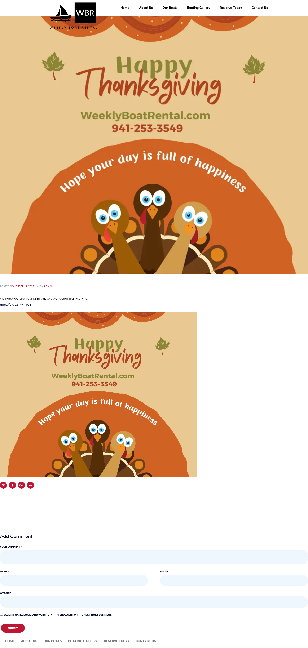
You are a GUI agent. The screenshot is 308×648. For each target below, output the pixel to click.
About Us (146, 8)
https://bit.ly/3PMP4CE (15, 304)
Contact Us (260, 8)
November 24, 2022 (22, 286)
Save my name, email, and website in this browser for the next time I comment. (58, 615)
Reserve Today (231, 8)
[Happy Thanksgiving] (154, 145)
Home (10, 641)
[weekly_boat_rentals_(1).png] (98, 315)
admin (48, 286)
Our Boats (170, 8)
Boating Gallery (198, 8)
